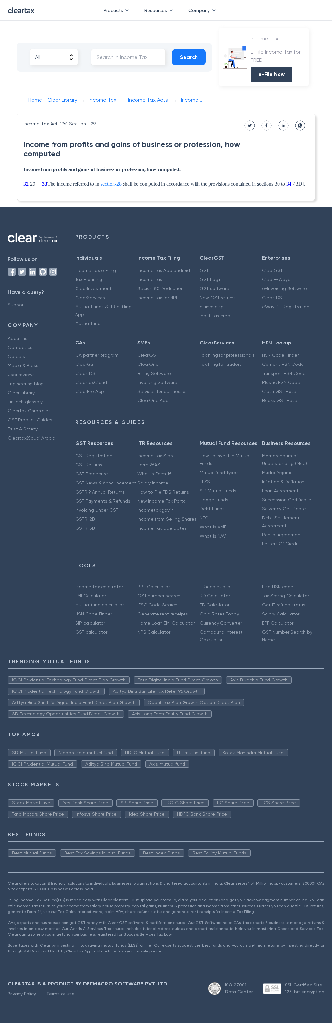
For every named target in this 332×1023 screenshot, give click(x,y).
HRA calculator (215, 586)
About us (17, 338)
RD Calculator (215, 595)
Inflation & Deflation (283, 481)
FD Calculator (214, 604)
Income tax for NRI (157, 297)
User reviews (21, 374)
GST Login (211, 279)
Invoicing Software (157, 382)
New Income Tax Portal (162, 501)
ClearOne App (153, 400)
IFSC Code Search (157, 604)
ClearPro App (89, 391)
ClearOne (148, 364)
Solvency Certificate (284, 508)
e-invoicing (212, 306)
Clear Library (21, 392)
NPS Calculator (153, 632)
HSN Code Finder (280, 355)
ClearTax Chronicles (29, 410)
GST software (214, 288)
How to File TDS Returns (163, 492)
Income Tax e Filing (95, 270)
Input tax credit (216, 315)
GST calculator (91, 632)
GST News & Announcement (105, 482)
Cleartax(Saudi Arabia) (32, 438)
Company (199, 10)
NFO (204, 517)
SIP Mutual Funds (218, 490)
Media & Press (23, 365)
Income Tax (149, 279)
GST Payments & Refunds (102, 501)
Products (113, 10)
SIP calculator (90, 623)
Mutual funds (89, 323)
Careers (16, 356)
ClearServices (90, 297)
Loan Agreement (280, 490)
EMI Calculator (90, 595)
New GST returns (218, 297)
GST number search (158, 595)
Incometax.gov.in (155, 510)
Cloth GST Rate (279, 391)
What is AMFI (213, 526)
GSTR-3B (85, 528)
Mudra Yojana (276, 472)
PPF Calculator (153, 586)
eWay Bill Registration (285, 306)
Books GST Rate (279, 400)
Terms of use (60, 993)
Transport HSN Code (284, 373)
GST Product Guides (30, 419)
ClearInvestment (93, 288)
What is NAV (213, 536)
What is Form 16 (154, 473)
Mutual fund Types (219, 472)
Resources (155, 10)
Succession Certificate (286, 499)
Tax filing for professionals (227, 355)
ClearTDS (272, 297)
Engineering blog (26, 383)
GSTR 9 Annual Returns (99, 492)
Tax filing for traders (221, 364)
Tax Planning (88, 279)
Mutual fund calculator (99, 604)
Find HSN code (277, 586)
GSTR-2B (85, 519)
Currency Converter (221, 623)
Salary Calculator (280, 613)
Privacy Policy (22, 993)
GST (204, 270)
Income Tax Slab (155, 455)
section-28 (111, 184)
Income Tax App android (163, 270)
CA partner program (97, 355)
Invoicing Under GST (96, 510)
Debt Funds (212, 508)
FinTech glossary (25, 401)
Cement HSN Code (283, 364)
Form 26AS (148, 464)
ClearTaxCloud (91, 382)
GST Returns (88, 464)
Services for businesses (162, 391)
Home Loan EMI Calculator (166, 623)
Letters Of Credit (280, 543)
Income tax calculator (99, 586)
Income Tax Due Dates (162, 528)
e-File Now (271, 74)
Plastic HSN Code (281, 382)
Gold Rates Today (219, 613)
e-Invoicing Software (284, 288)
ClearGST (272, 270)
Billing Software (154, 373)
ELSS (205, 481)
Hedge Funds (214, 499)
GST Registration (93, 455)
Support (16, 304)
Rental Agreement (282, 534)
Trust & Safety (23, 428)
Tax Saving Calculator (285, 595)
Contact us (20, 347)
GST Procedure (91, 473)
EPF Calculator (277, 623)
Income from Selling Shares (166, 519)
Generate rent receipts (162, 613)
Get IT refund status (283, 604)
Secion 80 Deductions (161, 288)
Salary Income (152, 482)
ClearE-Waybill (277, 279)
